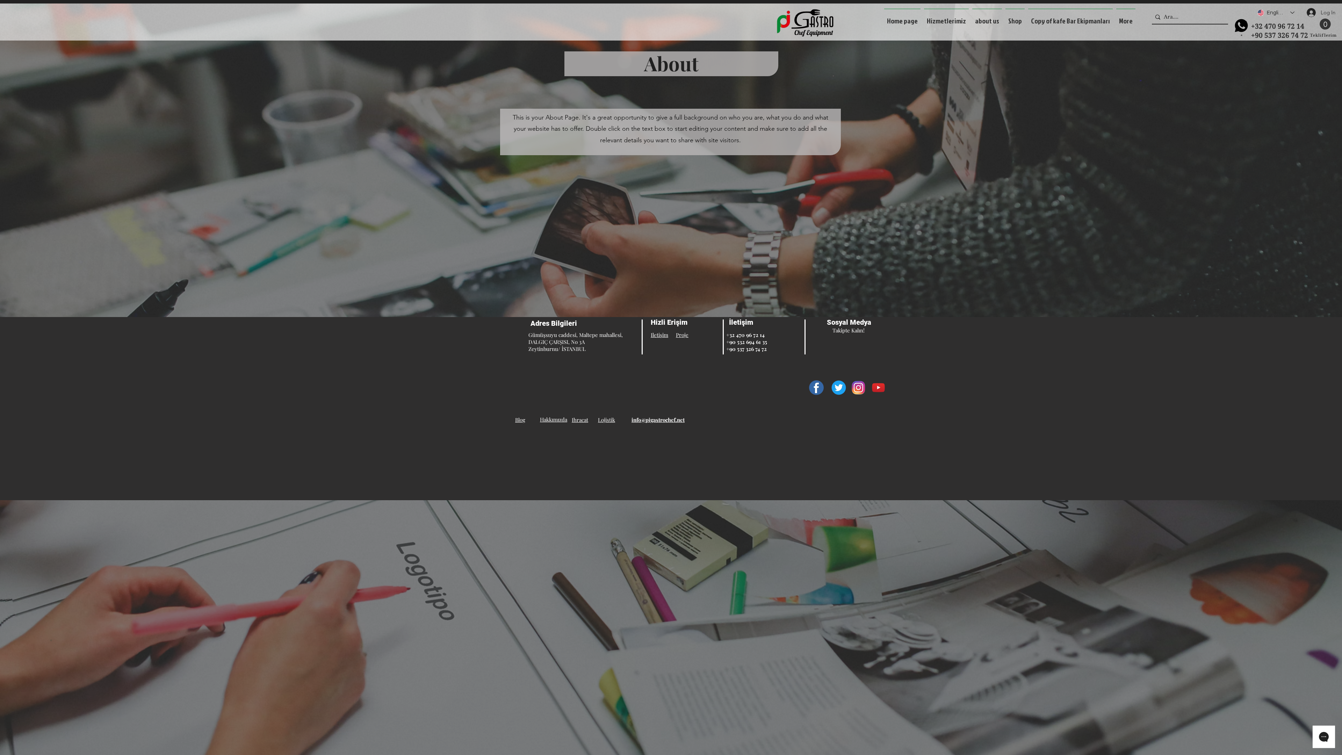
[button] (946, 17)
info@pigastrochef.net (658, 419)
